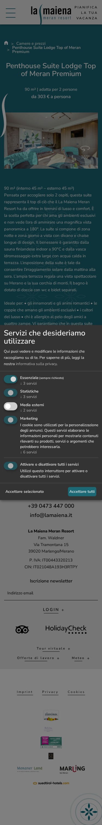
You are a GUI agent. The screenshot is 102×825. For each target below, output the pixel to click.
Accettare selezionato (24, 491)
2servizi (28, 410)
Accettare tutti (82, 491)
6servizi (28, 452)
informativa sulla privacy (36, 363)
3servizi (28, 383)
